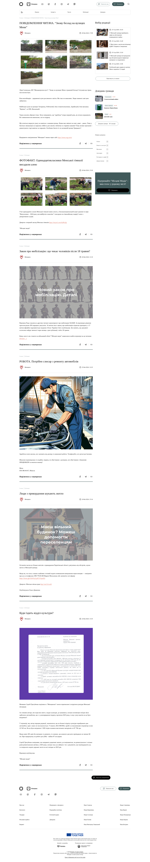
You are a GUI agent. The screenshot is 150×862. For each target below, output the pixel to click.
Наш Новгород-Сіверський (92, 824)
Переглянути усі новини (113, 78)
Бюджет (21, 824)
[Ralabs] (63, 846)
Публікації (85, 12)
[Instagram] (61, 4)
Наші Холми (87, 819)
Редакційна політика (56, 810)
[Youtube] (42, 4)
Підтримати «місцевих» (57, 805)
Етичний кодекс (54, 815)
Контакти (22, 810)
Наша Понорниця (125, 815)
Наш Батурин (124, 824)
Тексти (69, 12)
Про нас (21, 805)
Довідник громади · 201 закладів (106, 123)
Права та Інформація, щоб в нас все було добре (75, 857)
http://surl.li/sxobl (46, 584)
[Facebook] (55, 4)
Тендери (21, 815)
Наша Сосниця (88, 815)
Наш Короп (123, 810)
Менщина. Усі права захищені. (76, 851)
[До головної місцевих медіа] (21, 4)
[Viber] (74, 4)
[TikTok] (48, 4)
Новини (37, 12)
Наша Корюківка (89, 810)
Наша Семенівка (125, 805)
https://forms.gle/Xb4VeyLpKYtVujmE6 (32, 578)
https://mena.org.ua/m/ (65, 137)
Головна (21, 18)
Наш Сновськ (88, 805)
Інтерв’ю (53, 12)
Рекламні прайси (24, 819)
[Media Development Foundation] (84, 846)
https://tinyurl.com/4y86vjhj (58, 222)
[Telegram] (68, 4)
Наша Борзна (124, 819)
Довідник (102, 12)
